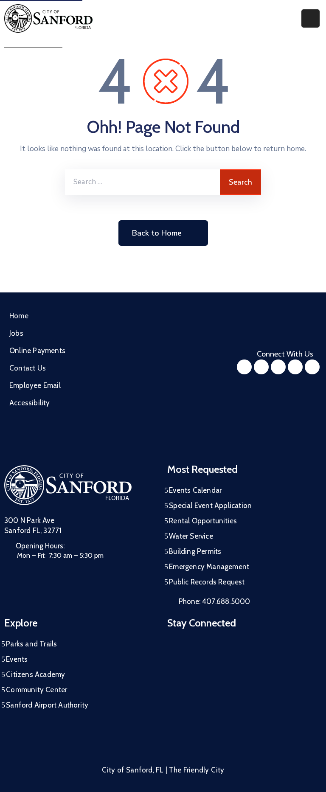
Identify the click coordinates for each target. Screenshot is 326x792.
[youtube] (278, 366)
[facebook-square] (244, 366)
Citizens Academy (35, 674)
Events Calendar (195, 490)
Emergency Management (209, 566)
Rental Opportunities (203, 521)
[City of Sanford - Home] (48, 18)
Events (17, 659)
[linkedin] (312, 366)
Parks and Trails (31, 644)
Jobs (16, 333)
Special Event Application (210, 505)
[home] (295, 366)
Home (18, 316)
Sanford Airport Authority (47, 705)
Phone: (214, 601)
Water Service (191, 536)
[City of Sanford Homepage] (68, 485)
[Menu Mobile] (310, 18)
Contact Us (27, 368)
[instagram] (261, 366)
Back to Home (157, 233)
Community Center (36, 689)
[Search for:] (142, 182)
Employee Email (35, 385)
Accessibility (29, 403)
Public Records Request (206, 582)
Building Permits (195, 551)
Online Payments (37, 350)
